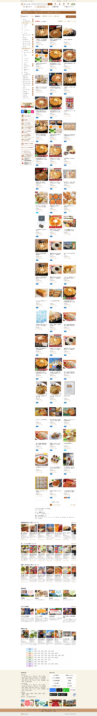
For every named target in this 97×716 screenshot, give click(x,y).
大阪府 (46, 657)
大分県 (49, 663)
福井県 (46, 655)
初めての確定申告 (69, 677)
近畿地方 (39, 693)
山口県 (49, 659)
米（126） (25, 24)
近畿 (30, 657)
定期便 (23, 681)
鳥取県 (35, 659)
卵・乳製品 (43, 676)
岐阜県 (56, 655)
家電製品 (26, 678)
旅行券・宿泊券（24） (26, 79)
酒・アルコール (24, 677)
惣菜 (35, 517)
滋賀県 (39, 657)
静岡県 (59, 655)
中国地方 (43, 693)
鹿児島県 (56, 663)
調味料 (23, 678)
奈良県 (52, 657)
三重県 (35, 657)
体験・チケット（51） (26, 81)
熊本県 (46, 663)
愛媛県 (42, 661)
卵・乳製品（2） (26, 39)
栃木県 (39, 653)
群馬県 (42, 653)
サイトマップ (29, 709)
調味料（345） (25, 75)
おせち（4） (26, 72)
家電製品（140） (26, 77)
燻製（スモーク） (72, 517)
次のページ (72, 504)
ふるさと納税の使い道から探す (31, 696)
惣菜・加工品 (44, 677)
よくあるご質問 (56, 683)
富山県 (39, 655)
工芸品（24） (25, 91)
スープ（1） (26, 60)
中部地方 (35, 693)
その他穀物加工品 (43, 513)
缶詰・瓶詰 (64, 517)
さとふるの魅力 (69, 685)
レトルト (49, 517)
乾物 (67, 517)
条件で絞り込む (71, 16)
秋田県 (46, 651)
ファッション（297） (26, 89)
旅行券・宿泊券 (31, 678)
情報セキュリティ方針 (52, 709)
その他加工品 (40, 518)
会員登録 (69, 680)
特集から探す (23, 696)
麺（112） (24, 46)
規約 (39, 709)
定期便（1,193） (25, 96)
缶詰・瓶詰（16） (27, 65)
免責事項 (68, 709)
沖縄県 (35, 665)
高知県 (46, 661)
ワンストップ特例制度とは (56, 677)
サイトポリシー (35, 709)
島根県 (39, 659)
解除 (33, 16)
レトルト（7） (26, 58)
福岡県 (35, 663)
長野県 (52, 655)
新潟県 (35, 655)
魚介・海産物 (26, 676)
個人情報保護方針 (44, 709)
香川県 (39, 661)
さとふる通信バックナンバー (56, 685)
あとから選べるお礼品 (28, 681)
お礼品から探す (23, 674)
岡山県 (42, 659)
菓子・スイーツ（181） (27, 44)
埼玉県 (46, 653)
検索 (50, 4)
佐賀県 (39, 663)
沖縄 (30, 665)
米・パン (30, 676)
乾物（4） (25, 67)
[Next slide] (75, 532)
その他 (47, 680)
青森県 (35, 651)
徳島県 (35, 661)
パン (48, 513)
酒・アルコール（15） (26, 41)
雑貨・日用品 (43, 678)
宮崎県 (52, 663)
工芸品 (39, 680)
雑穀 (37, 513)
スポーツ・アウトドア (25, 680)
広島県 (46, 659)
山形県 (49, 651)
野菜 (39, 676)
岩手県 (39, 651)
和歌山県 (56, 657)
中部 (30, 655)
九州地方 (27, 694)
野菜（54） (25, 37)
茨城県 (35, 653)
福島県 (52, 651)
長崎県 (42, 663)
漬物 (60, 517)
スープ (53, 517)
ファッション (34, 680)
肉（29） (24, 19)
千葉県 (49, 653)
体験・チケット (37, 678)
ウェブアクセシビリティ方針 (61, 709)
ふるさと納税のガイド (55, 4)
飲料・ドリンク (30, 677)
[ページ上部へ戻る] (93, 708)
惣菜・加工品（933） (26, 48)
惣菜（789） (26, 50)
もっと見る (74, 522)
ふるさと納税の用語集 (56, 680)
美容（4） (24, 87)
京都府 (42, 657)
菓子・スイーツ (36, 677)
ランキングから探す (24, 683)
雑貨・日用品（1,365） (27, 83)
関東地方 (31, 693)
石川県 (42, 655)
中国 (30, 659)
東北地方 (27, 693)
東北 (30, 651)
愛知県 (63, 655)
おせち (36, 518)
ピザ (46, 517)
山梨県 (49, 655)
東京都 (52, 653)
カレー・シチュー (40, 517)
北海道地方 (23, 693)
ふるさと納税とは (56, 675)
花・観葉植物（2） (26, 93)
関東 (30, 653)
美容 (30, 680)
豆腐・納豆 (57, 517)
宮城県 (42, 651)
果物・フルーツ (35, 676)
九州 (30, 663)
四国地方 (23, 694)
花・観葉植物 (43, 680)
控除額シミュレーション (69, 675)
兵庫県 (49, 657)
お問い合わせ (69, 683)
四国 (30, 661)
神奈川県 (56, 653)
